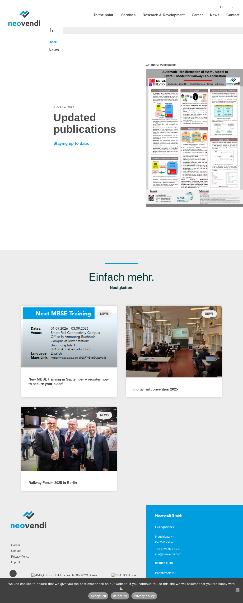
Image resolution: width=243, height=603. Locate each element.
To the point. (103, 15)
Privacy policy (144, 596)
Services (128, 15)
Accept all (98, 596)
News (214, 15)
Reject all (120, 596)
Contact (232, 15)
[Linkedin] (13, 573)
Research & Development (164, 15)
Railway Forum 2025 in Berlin (52, 483)
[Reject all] (237, 590)
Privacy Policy (20, 556)
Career (197, 15)
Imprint (15, 562)
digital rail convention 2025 (155, 389)
